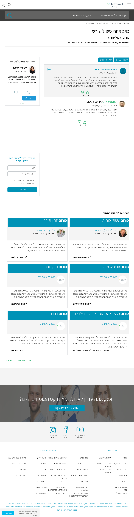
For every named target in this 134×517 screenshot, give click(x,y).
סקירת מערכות (20, 475)
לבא (6, 86)
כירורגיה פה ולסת (60, 463)
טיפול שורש (108, 23)
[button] (9, 4)
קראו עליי (29, 98)
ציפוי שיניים (84, 458)
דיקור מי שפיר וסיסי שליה (16, 458)
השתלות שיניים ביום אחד (57, 469)
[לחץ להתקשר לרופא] (28, 92)
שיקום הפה (84, 481)
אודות (125, 458)
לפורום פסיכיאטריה (82, 303)
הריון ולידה (22, 469)
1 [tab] (23, 103)
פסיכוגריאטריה (40, 493)
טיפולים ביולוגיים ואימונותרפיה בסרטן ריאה (57, 488)
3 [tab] (20, 103)
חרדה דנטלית (83, 463)
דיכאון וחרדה (41, 481)
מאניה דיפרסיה (40, 487)
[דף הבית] (115, 4)
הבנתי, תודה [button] (8, 513)
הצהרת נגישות (121, 469)
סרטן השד (63, 481)
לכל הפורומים (106, 59)
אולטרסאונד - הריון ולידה (16, 463)
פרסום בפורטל (121, 493)
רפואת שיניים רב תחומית (79, 475)
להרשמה (22, 189)
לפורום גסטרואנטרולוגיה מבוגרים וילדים (91, 350)
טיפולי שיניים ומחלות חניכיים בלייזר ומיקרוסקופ (78, 494)
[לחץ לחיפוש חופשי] (9, 15)
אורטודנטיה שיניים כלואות (57, 458)
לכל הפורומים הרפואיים (18, 360)
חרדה (44, 469)
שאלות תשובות (105, 458)
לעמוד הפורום (122, 59)
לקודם (38, 86)
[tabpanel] (22, 83)
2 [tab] (22, 103)
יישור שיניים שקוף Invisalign (82, 488)
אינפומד (126, 23)
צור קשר (124, 481)
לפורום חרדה (17, 350)
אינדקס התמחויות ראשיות (104, 465)
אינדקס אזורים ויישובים (105, 471)
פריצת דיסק (41, 458)
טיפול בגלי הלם (61, 493)
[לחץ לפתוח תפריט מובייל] (129, 4)
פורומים (118, 23)
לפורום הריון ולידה (19, 257)
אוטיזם (43, 463)
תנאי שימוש (123, 475)
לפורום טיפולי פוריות (82, 257)
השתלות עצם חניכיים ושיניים (59, 476)
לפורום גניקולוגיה (19, 303)
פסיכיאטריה (42, 475)
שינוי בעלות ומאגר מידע (120, 488)
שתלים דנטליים (82, 469)
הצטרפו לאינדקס (120, 463)
